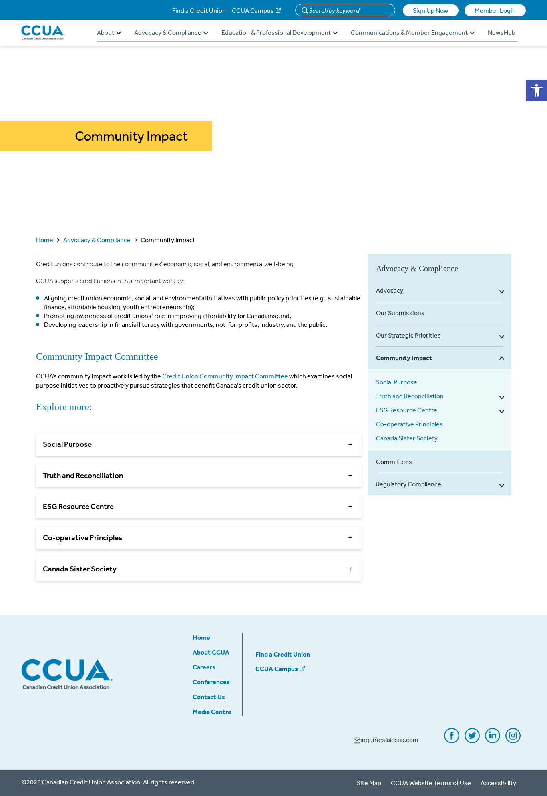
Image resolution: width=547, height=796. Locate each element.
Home (44, 240)
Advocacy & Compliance (97, 240)
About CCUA (211, 652)
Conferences (211, 682)
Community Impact (404, 358)
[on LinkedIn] (492, 740)
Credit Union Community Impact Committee (225, 376)
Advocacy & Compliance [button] (167, 32)
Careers (204, 667)
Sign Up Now (430, 10)
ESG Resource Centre (406, 410)
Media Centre (212, 712)
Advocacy (389, 290)
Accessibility (498, 783)
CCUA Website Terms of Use (431, 783)
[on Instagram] (513, 740)
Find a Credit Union (199, 10)
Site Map (369, 783)
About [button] (105, 32)
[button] (536, 90)
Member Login (495, 10)
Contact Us (209, 697)
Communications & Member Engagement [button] (409, 32)
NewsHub (501, 32)
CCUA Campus (253, 10)
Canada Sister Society (407, 438)
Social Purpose (396, 382)
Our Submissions (400, 313)
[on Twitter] (472, 740)
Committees (394, 462)
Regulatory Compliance (408, 484)
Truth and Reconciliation (410, 396)
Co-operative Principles (409, 424)
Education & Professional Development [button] (276, 32)
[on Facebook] (451, 740)
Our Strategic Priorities (408, 335)
